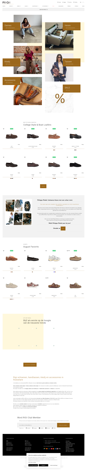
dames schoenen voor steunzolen (21, 401)
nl (80, 2)
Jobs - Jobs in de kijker (70, 451)
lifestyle (52, 388)
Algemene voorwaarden (70, 450)
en (83, 2)
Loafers (43, 186)
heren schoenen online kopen (19, 385)
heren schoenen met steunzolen (34, 401)
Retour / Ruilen (68, 442)
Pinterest (48, 428)
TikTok (54, 428)
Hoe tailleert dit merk (70, 448)
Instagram (35, 428)
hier (63, 228)
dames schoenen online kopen (32, 385)
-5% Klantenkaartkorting (70, 443)
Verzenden (68, 441)
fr (82, 2)
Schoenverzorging (69, 446)
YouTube (41, 428)
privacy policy (63, 457)
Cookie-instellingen (53, 465)
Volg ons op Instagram (30, 364)
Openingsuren (8, 450)
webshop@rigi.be (9, 448)
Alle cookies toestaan (33, 465)
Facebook (28, 428)
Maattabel (67, 447)
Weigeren (43, 465)
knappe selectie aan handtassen (31, 388)
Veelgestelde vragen (69, 444)
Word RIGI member (63, 425)
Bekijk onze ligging (9, 444)
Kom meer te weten (32, 462)
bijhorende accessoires (44, 388)
